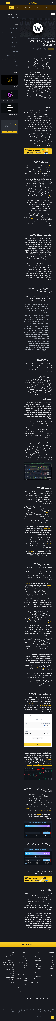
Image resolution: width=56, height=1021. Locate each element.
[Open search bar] (12, 2)
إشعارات (52, 977)
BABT (39, 968)
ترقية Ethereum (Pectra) (8, 962)
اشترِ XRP (12, 975)
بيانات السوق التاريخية (23, 965)
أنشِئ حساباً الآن (9, 131)
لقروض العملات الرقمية (40, 668)
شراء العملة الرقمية (37, 956)
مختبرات (39, 984)
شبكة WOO (48, 165)
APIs (26, 982)
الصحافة (52, 962)
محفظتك (38, 814)
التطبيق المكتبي (24, 956)
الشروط (52, 966)
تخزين (32, 218)
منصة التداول (38, 954)
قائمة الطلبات (48, 513)
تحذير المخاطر (51, 975)
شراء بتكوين (11, 971)
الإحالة (26, 960)
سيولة (41, 171)
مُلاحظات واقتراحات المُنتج (22, 978)
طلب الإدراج (38, 980)
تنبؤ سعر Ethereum (10, 969)
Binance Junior (37, 960)
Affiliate (25, 958)
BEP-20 (28, 808)
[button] (3, 3)
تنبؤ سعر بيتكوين (10, 967)
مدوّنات (52, 972)
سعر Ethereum (10, 960)
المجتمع (52, 973)
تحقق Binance (24, 984)
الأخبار (53, 960)
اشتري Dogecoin (10, 977)
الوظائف (52, 956)
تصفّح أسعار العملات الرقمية (8, 956)
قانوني (53, 964)
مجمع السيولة (48, 528)
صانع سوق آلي (40, 491)
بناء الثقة (52, 970)
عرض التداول (48, 759)
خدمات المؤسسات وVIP (36, 982)
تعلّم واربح (11, 954)
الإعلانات (52, 958)
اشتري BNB (11, 973)
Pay (40, 958)
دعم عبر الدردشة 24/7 (22, 974)
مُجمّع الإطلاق (38, 966)
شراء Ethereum (10, 979)
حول (53, 954)
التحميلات (25, 954)
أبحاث (39, 970)
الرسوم (25, 980)
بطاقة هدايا (38, 964)
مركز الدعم (25, 976)
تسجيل (8, 2)
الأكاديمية (39, 962)
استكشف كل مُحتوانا (29, 944)
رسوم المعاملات (40, 810)
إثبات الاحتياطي (24, 967)
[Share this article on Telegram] (8, 17)
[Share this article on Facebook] (13, 17)
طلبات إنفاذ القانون (23, 991)
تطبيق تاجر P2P (37, 978)
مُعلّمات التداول (24, 985)
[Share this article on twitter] (17, 17)
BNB (50, 810)
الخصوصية (52, 968)
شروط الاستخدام (22, 1013)
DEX (41, 218)
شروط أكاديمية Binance (8, 1013)
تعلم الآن (11, 7)
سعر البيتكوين (11, 958)
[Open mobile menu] (3, 2)
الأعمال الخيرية (38, 972)
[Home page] (32, 3)
